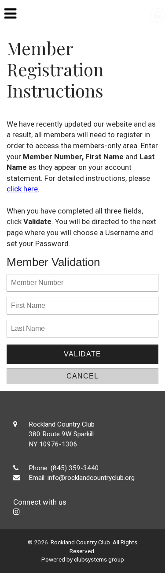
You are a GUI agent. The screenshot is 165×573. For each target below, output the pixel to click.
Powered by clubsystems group (82, 559)
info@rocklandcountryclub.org (91, 478)
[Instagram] (16, 511)
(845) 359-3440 (75, 468)
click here (22, 188)
